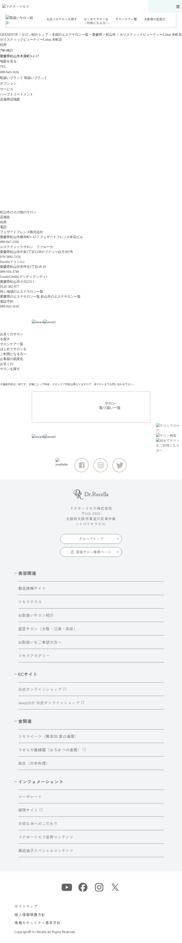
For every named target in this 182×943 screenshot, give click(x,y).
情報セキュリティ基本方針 (37, 922)
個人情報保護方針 (29, 914)
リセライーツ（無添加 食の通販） (48, 736)
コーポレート (30, 796)
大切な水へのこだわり (38, 823)
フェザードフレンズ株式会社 (21, 232)
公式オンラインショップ (40, 689)
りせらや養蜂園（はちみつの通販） (49, 749)
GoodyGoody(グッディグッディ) (23, 276)
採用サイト (28, 810)
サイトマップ (25, 906)
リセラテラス (30, 601)
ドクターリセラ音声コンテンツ (45, 837)
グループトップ (91, 538)
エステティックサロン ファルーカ (26, 247)
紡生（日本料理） (34, 763)
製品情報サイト (32, 588)
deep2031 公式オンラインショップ (49, 702)
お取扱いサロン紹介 (36, 615)
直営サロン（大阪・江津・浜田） (47, 628)
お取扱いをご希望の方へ (40, 642)
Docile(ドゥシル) (12, 262)
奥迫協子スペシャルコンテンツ (45, 850)
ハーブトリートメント (16, 94)
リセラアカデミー (34, 655)
